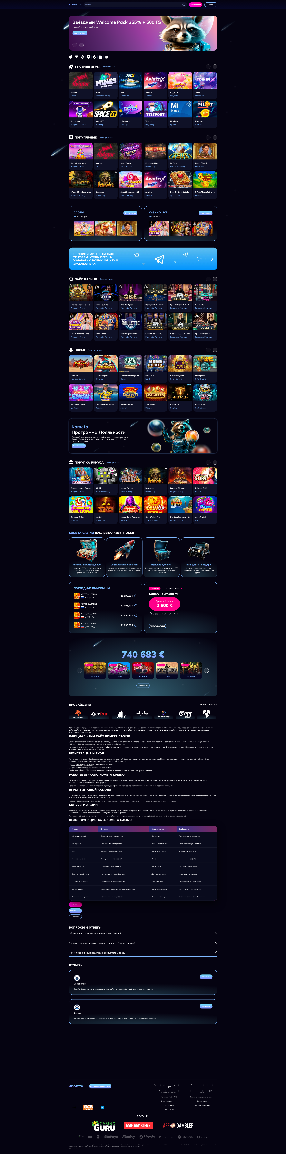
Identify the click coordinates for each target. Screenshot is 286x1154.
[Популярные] (88, 57)
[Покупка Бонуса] (100, 57)
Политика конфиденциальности (202, 1097)
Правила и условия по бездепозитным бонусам (169, 1086)
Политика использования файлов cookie (202, 1092)
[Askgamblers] (138, 1125)
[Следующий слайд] (81, 45)
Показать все (143, 685)
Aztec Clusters (89, 604)
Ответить (206, 977)
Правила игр (169, 1105)
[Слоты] (76, 57)
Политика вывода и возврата (201, 1085)
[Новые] (94, 57)
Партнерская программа (100, 1086)
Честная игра (202, 1101)
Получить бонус (80, 33)
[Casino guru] (103, 1125)
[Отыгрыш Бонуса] (106, 57)
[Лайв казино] (82, 57)
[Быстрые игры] (70, 57)
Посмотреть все (108, 67)
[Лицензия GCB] (88, 1107)
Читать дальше (157, 626)
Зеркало (75, 917)
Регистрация (195, 5)
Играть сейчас (130, 213)
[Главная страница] (75, 5)
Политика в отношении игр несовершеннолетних (169, 1092)
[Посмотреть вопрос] (216, 933)
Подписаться (205, 259)
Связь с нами (169, 1109)
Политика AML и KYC (169, 1097)
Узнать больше (79, 446)
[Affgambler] (178, 1125)
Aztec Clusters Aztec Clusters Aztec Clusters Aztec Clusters (97, 594)
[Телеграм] (102, 1107)
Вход (211, 5)
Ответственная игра (169, 1101)
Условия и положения (202, 1105)
